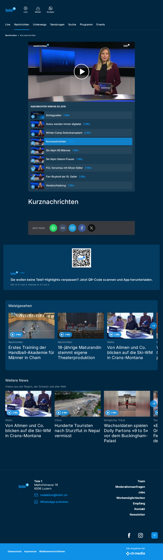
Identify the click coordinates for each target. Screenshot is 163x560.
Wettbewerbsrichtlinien (52, 551)
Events (100, 24)
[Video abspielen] (81, 72)
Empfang (139, 503)
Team (141, 481)
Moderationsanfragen (130, 486)
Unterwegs (39, 24)
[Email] (72, 228)
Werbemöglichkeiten (130, 498)
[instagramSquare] (140, 535)
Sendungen (57, 24)
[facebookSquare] (129, 535)
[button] (63, 228)
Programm (86, 24)
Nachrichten (21, 24)
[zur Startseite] (10, 9)
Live (7, 24)
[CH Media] (135, 553)
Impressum (30, 551)
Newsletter (137, 514)
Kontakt (139, 509)
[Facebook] (82, 228)
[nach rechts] (153, 325)
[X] (91, 228)
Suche (72, 24)
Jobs (141, 492)
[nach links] (9, 325)
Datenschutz (15, 551)
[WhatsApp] (53, 228)
